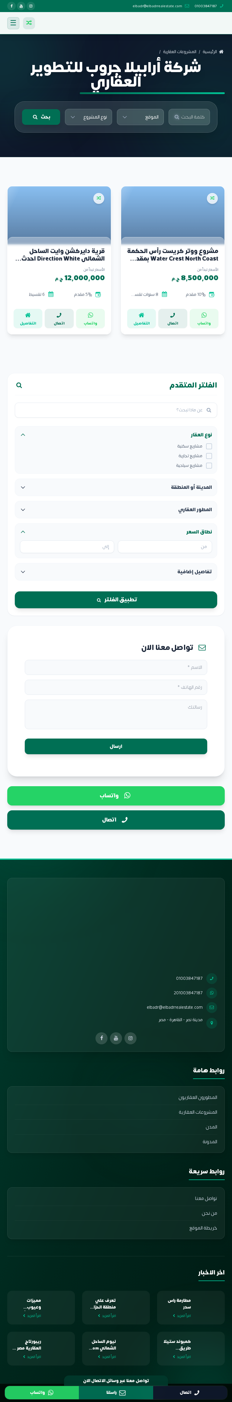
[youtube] (21, 6)
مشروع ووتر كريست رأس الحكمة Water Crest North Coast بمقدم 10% (172, 254)
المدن (211, 1127)
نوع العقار (201, 435)
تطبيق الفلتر (120, 599)
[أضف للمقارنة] (212, 198)
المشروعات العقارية (198, 1112)
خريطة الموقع (203, 1228)
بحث (45, 117)
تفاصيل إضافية (194, 572)
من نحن (209, 1213)
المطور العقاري (195, 510)
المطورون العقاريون (198, 1097)
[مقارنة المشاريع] (29, 23)
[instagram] (31, 6)
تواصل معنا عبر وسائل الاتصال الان (116, 1380)
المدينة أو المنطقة (191, 487)
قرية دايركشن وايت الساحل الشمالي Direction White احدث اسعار (63, 254)
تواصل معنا (206, 1198)
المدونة (210, 1141)
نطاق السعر (199, 532)
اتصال (109, 819)
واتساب (109, 795)
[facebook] (11, 6)
